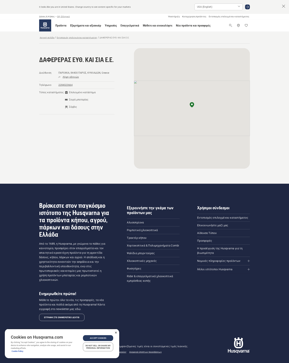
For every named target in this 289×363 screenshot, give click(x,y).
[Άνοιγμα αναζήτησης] (230, 25)
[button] (61, 25)
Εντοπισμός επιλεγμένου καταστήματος (229, 16)
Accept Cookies (98, 338)
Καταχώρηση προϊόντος (194, 16)
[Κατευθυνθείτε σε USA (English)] (247, 7)
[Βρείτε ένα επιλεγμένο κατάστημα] (238, 25)
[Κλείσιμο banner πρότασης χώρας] (283, 6)
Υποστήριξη (174, 16)
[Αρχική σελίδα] (45, 25)
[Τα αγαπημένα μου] (246, 25)
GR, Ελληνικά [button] (63, 16)
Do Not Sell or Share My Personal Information (98, 346)
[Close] (116, 332)
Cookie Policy (17, 351)
